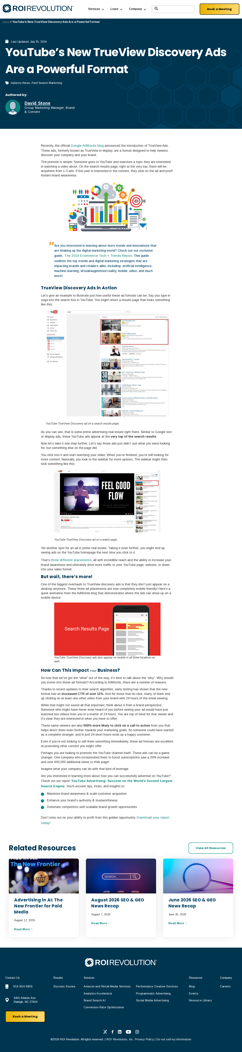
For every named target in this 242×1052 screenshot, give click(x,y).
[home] (121, 965)
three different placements (71, 560)
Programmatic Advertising (153, 993)
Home (6, 22)
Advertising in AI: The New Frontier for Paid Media (38, 906)
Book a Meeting (219, 9)
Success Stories (64, 986)
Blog (192, 986)
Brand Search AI (95, 1000)
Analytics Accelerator (98, 993)
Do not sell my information (173, 1039)
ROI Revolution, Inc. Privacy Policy (130, 1039)
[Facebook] (112, 1032)
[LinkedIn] (120, 1032)
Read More (22, 929)
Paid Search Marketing (47, 82)
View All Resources (211, 848)
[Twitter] (105, 1032)
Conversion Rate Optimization (104, 1007)
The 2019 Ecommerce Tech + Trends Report (98, 255)
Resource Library (200, 1000)
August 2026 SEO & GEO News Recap (117, 903)
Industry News (20, 82)
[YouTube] (128, 1032)
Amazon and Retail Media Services (107, 986)
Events (193, 993)
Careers (225, 986)
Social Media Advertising (152, 1000)
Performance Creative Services (157, 986)
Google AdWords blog (87, 145)
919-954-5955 (23, 986)
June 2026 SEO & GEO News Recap (192, 903)
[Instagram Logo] (137, 1032)
